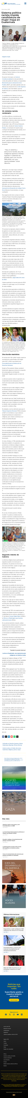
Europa (5, 1061)
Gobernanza (5, 745)
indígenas (10, 749)
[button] (3, 737)
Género (21, 743)
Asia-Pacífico (7, 1059)
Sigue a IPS (6, 1039)
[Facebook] (6, 1014)
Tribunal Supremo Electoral (9, 411)
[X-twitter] (10, 1014)
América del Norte (8, 1057)
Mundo (5, 1065)
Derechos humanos (14, 743)
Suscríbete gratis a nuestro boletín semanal (14, 994)
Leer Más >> (5, 827)
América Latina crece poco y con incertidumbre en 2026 (11, 825)
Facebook (6, 1045)
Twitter (5, 1043)
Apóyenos (6, 1032)
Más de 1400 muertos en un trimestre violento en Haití (12, 968)
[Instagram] (14, 1014)
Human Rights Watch (15, 616)
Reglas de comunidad (8, 1049)
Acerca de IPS (7, 1026)
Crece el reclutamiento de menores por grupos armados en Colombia (13, 854)
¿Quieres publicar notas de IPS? (11, 1034)
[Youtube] (18, 1014)
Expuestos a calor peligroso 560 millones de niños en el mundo (14, 929)
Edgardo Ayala (6, 56)
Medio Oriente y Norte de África (11, 1063)
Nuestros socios (7, 1028)
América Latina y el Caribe (9, 748)
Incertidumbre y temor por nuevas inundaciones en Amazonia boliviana (12, 949)
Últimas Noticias (18, 745)
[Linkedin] (22, 1014)
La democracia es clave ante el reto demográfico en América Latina (12, 847)
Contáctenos (6, 1030)
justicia (15, 749)
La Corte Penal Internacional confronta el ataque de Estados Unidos (13, 832)
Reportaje (11, 745)
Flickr (5, 1047)
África (5, 1053)
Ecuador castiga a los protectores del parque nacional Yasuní (12, 840)
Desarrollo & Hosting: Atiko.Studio (14, 1092)
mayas (19, 749)
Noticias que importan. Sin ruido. (14, 986)
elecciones (18, 748)
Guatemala (5, 749)
